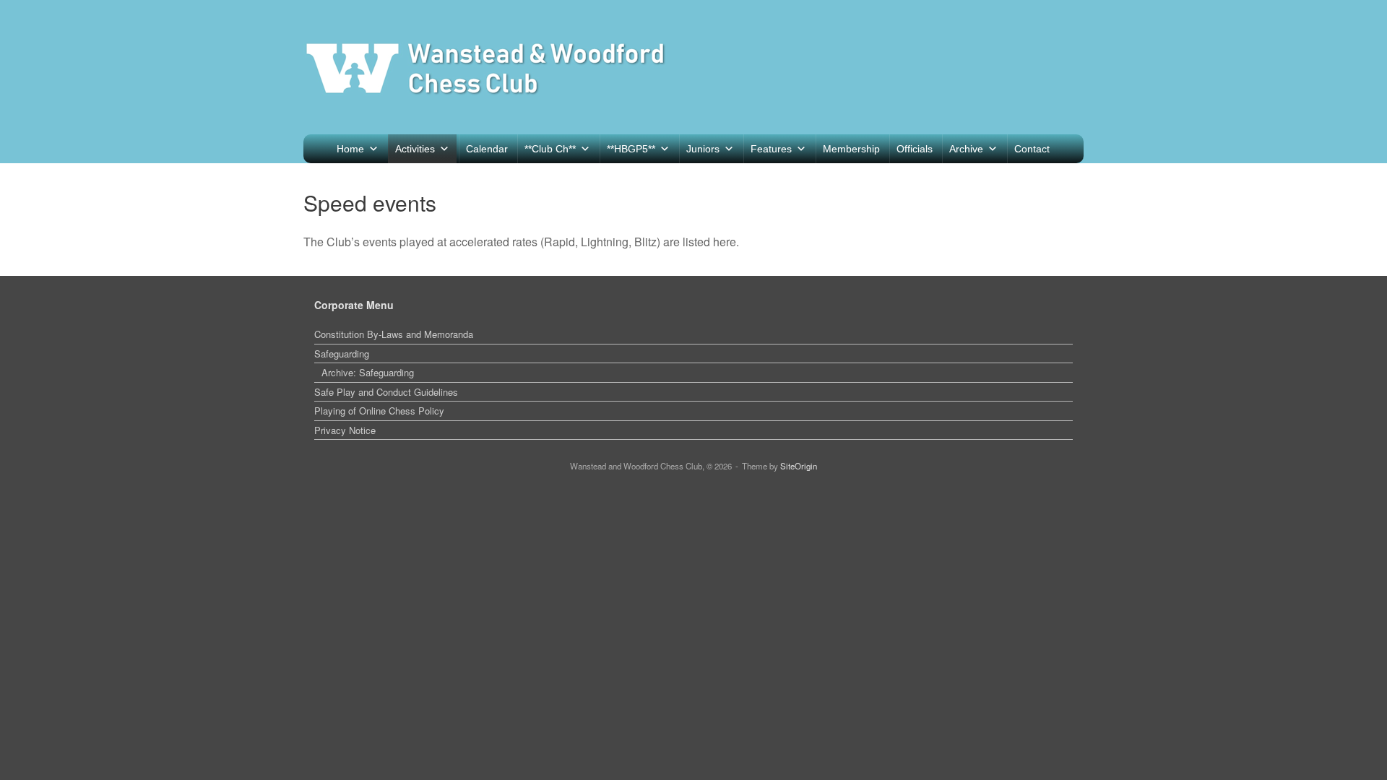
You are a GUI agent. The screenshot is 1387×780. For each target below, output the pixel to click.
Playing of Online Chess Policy (379, 410)
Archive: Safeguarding (367, 372)
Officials (914, 149)
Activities (415, 149)
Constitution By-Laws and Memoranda (393, 334)
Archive (966, 149)
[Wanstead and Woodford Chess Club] (485, 67)
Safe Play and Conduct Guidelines (386, 392)
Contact (1032, 149)
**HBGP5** (631, 149)
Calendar (487, 149)
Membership (851, 149)
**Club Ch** (550, 149)
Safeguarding (341, 353)
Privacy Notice (345, 430)
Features (771, 149)
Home (350, 149)
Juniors (703, 149)
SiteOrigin (798, 466)
